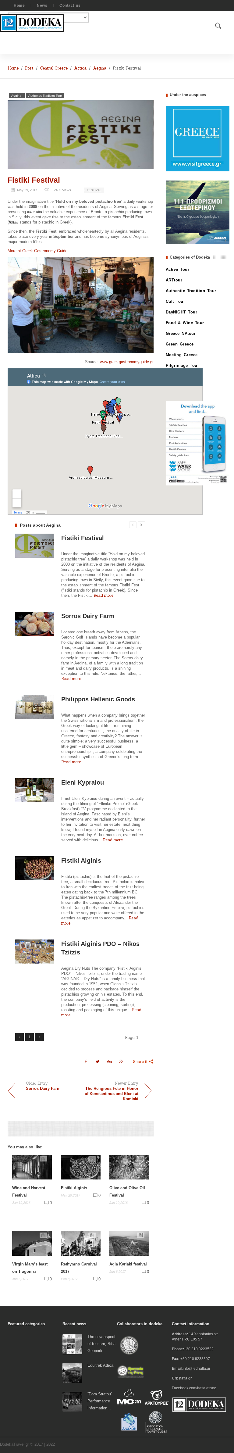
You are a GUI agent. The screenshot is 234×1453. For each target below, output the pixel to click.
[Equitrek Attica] (72, 1372)
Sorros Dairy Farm (88, 616)
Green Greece (180, 344)
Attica (80, 68)
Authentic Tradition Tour (45, 95)
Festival (94, 190)
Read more (103, 595)
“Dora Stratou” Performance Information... (99, 1401)
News (42, 5)
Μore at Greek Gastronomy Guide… (39, 251)
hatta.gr (185, 1378)
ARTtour (174, 280)
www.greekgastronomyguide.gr (127, 362)
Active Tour (178, 269)
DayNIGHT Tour (181, 312)
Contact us (69, 5)
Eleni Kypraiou (82, 782)
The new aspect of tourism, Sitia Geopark (101, 1343)
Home (19, 5)
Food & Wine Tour (185, 322)
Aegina (99, 68)
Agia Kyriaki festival (128, 1264)
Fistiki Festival (34, 180)
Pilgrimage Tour (182, 365)
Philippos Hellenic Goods (98, 699)
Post (29, 68)
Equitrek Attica (100, 1365)
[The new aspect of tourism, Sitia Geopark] (72, 1344)
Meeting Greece (182, 355)
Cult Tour (175, 301)
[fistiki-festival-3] (81, 305)
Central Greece (54, 68)
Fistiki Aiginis (81, 860)
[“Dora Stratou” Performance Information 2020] (72, 1401)
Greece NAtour (181, 333)
